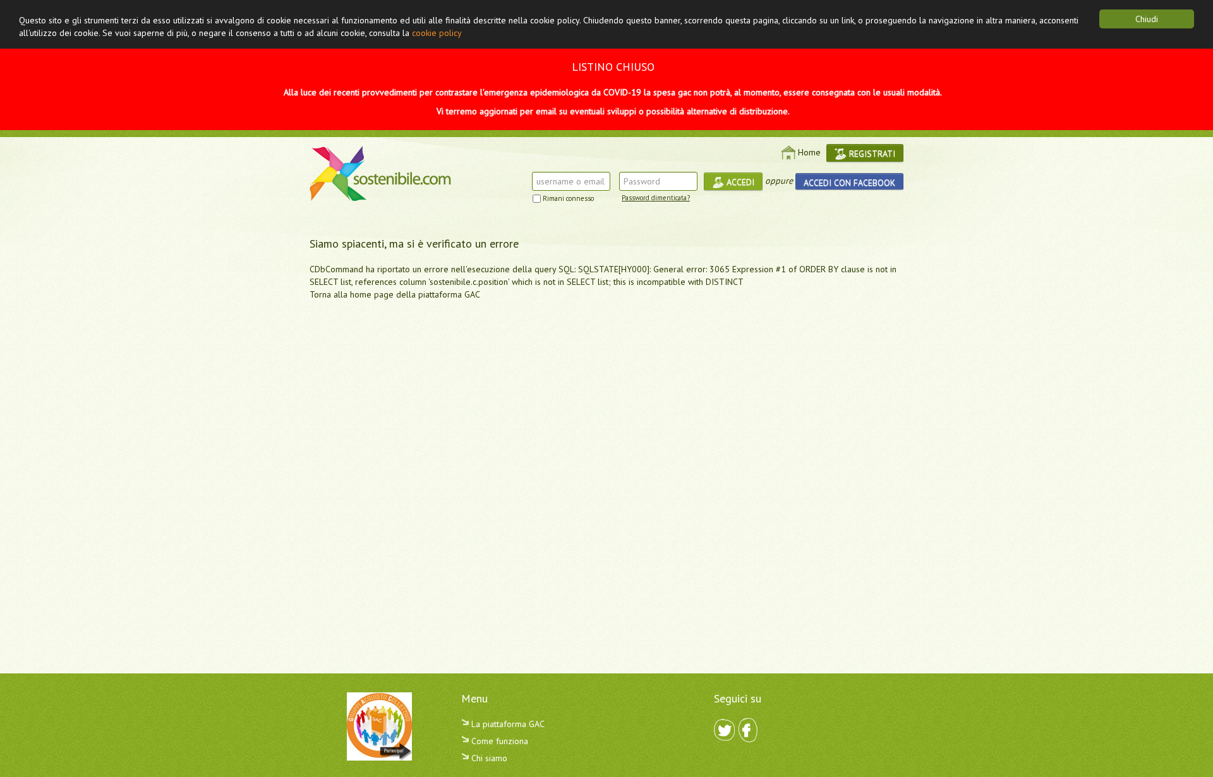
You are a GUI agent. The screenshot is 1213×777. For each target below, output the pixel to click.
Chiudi (1146, 19)
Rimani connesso (568, 198)
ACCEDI (739, 182)
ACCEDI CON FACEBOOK (849, 182)
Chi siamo (488, 758)
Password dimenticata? (656, 197)
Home (809, 152)
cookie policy (437, 33)
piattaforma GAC (449, 294)
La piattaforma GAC (507, 724)
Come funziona (498, 741)
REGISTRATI (871, 153)
